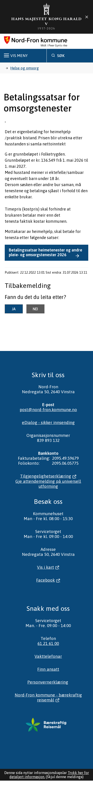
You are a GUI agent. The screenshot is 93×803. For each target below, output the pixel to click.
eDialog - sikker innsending (48, 422)
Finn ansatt (48, 669)
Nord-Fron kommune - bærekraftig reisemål (48, 697)
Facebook (45, 580)
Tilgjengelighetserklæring (45, 476)
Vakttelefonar (48, 656)
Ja (14, 309)
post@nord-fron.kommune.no (48, 409)
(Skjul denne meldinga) (65, 777)
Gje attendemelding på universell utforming (48, 484)
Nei (35, 309)
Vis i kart (45, 567)
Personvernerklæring (47, 682)
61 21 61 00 (48, 643)
